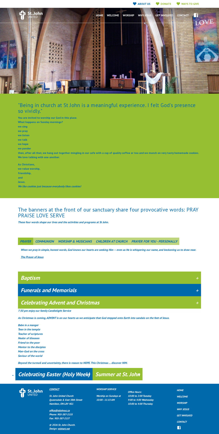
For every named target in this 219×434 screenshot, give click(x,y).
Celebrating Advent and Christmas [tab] (60, 302)
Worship (128, 15)
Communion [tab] (44, 241)
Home (99, 15)
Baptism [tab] (30, 277)
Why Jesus (145, 15)
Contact (183, 15)
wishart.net (64, 428)
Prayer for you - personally (154, 241)
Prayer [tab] (25, 241)
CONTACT (54, 389)
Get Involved (164, 15)
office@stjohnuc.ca (59, 410)
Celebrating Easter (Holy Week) (54, 374)
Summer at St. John (117, 374)
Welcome (113, 15)
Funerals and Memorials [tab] (48, 290)
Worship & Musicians (75, 241)
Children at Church (111, 241)
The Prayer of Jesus (32, 257)
